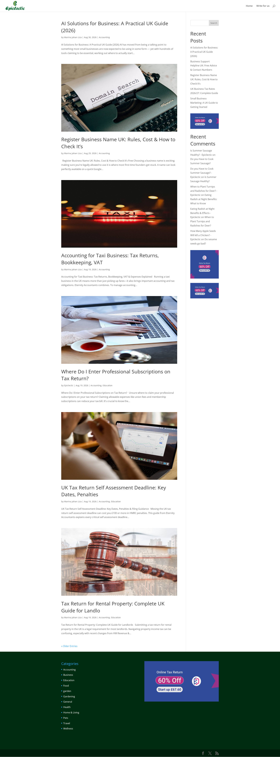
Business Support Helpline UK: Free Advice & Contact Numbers (203, 65)
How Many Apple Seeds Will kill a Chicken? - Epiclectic (203, 235)
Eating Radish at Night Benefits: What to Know (203, 199)
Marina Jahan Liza (73, 37)
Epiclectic (68, 385)
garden (67, 691)
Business (68, 674)
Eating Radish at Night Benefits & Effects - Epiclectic (202, 213)
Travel (66, 723)
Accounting (104, 37)
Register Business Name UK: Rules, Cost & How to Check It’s (204, 79)
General (67, 701)
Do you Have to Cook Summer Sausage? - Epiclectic (201, 173)
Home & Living (71, 712)
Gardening (69, 696)
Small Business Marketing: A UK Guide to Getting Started (204, 103)
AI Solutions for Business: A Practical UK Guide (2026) (204, 52)
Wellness (68, 728)
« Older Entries (69, 646)
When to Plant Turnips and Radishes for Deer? (202, 221)
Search (213, 23)
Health (67, 707)
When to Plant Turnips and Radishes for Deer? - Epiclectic (203, 191)
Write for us (263, 6)
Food (66, 685)
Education (107, 385)
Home (249, 6)
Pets (65, 718)
